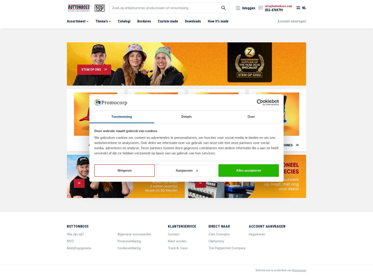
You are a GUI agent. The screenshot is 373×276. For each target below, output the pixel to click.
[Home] (86, 8)
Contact (173, 234)
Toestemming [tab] (121, 116)
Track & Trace (178, 248)
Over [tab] (251, 116)
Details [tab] (186, 116)
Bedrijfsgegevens (79, 248)
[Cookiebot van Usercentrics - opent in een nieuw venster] (260, 102)
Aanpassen (184, 170)
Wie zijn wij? (75, 234)
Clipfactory (216, 241)
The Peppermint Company (227, 248)
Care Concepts (219, 234)
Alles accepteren (248, 170)
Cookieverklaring (129, 248)
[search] (169, 8)
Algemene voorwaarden (134, 234)
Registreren (257, 234)
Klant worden (177, 241)
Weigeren (124, 170)
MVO (70, 241)
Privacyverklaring (129, 241)
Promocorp (299, 270)
